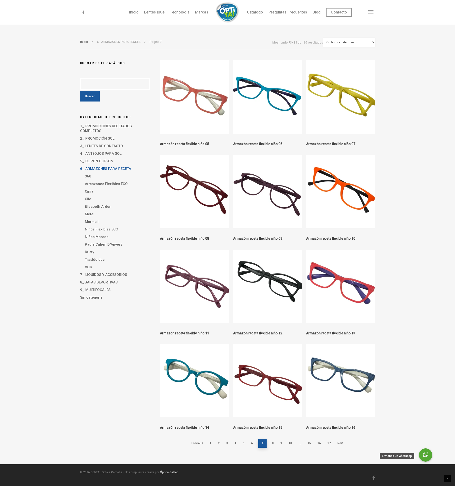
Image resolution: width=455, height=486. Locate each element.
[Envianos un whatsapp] (425, 455)
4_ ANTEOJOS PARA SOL (101, 153)
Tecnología (180, 12)
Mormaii (92, 222)
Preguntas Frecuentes (287, 12)
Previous (197, 443)
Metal (89, 214)
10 (290, 443)
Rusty (89, 252)
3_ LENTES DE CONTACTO (101, 146)
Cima (89, 191)
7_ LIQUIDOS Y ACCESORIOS (103, 275)
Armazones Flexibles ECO (106, 184)
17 (329, 443)
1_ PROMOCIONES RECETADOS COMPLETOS (106, 128)
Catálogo (255, 12)
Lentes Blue (154, 12)
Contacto (339, 12)
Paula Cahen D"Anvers (103, 244)
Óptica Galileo (169, 472)
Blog (317, 12)
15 (309, 443)
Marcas (201, 12)
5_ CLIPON (96, 161)
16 (319, 443)
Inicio (134, 12)
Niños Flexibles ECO (101, 229)
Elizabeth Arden (98, 206)
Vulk (88, 267)
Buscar (90, 96)
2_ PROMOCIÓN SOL (97, 138)
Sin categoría (91, 297)
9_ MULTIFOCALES (95, 290)
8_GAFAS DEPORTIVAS (99, 282)
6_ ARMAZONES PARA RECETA (105, 169)
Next (340, 443)
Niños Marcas (96, 237)
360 (88, 176)
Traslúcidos (95, 259)
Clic (88, 199)
